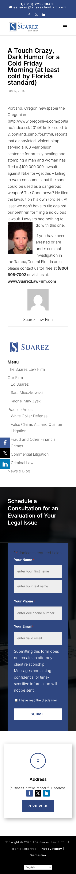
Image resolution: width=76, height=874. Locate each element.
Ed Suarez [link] (20, 384)
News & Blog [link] (19, 471)
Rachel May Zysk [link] (26, 401)
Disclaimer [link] (38, 855)
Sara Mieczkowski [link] (27, 392)
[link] (38, 4)
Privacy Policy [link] (51, 848)
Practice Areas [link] (20, 409)
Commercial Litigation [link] (30, 454)
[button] (29, 16)
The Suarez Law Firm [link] (26, 369)
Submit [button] (38, 714)
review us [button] (38, 806)
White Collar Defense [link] (29, 416)
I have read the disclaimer (38, 700)
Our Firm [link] (15, 377)
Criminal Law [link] (22, 463)
